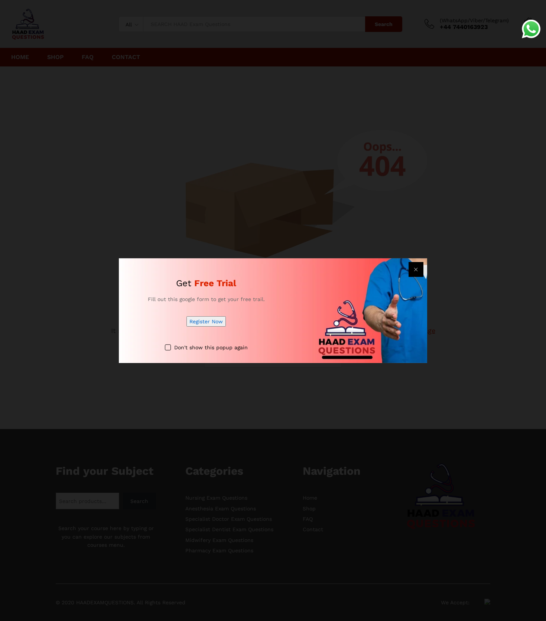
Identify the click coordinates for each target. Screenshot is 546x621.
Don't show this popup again (211, 347)
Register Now (206, 321)
